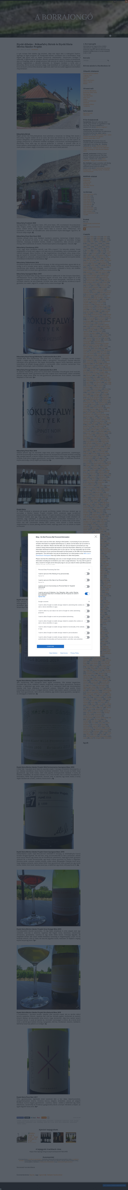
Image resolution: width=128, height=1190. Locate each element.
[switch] (87, 573)
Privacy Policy (75, 653)
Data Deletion (53, 653)
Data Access (64, 653)
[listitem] (64, 569)
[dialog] (64, 595)
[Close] (96, 537)
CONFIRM (50, 646)
